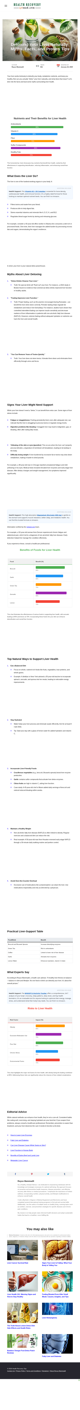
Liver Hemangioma (49, 1318)
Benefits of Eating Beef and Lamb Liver (25, 1155)
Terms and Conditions (33, 1371)
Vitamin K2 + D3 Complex (35, 191)
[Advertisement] (25, 703)
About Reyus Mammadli (58, 1371)
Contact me (11, 1371)
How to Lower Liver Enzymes (21, 1135)
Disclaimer (45, 1371)
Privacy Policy (21, 1371)
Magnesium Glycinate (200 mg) (49, 515)
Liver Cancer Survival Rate (17, 1263)
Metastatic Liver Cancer (19, 1160)
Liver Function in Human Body (22, 1150)
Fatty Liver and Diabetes (20, 1140)
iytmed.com (31, 527)
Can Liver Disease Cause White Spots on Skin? (28, 1145)
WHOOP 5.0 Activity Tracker (36, 993)
